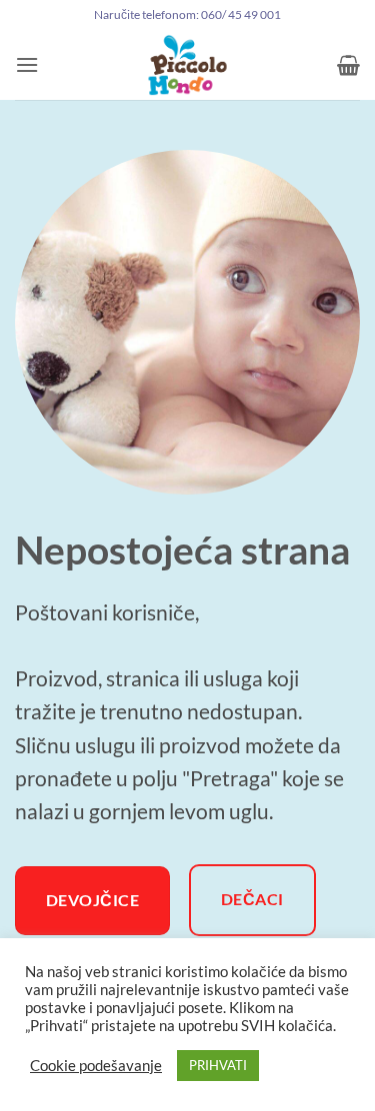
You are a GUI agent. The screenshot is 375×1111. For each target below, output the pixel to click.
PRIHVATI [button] (218, 1065)
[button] (27, 64)
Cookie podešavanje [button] (96, 1065)
